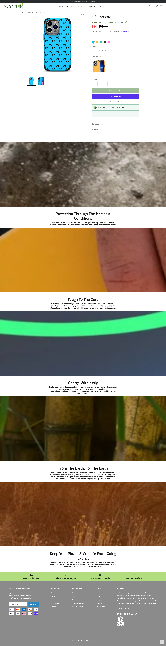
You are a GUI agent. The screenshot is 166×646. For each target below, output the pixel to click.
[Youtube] (125, 614)
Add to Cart (115, 90)
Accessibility (101, 606)
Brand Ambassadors (78, 603)
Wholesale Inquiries (78, 606)
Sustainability (92, 6)
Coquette (42, 12)
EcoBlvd (78, 640)
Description (96, 124)
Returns (53, 599)
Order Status (55, 603)
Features (95, 129)
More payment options (115, 101)
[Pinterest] (132, 614)
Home (17, 12)
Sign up (33, 604)
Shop (61, 6)
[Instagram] (128, 614)
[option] (57, 44)
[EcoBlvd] (13, 5)
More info (115, 113)
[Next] (85, 44)
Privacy (99, 596)
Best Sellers (70, 6)
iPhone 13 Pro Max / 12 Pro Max (29, 12)
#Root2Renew (76, 599)
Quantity (95, 79)
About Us (103, 6)
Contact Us (55, 606)
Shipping (99, 599)
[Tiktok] (135, 614)
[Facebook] (121, 614)
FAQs (53, 596)
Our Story (75, 593)
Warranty (54, 593)
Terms (98, 593)
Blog (73, 596)
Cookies (99, 603)
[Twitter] (118, 614)
